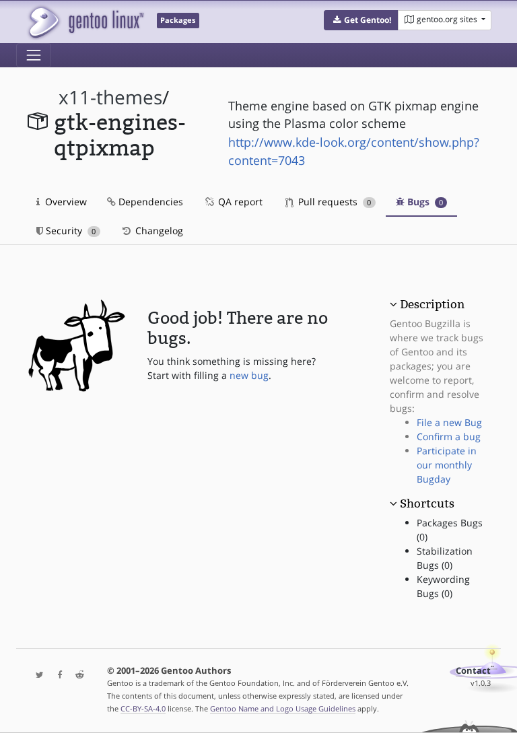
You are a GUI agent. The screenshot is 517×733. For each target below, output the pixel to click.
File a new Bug (449, 422)
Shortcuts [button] (427, 503)
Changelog (158, 230)
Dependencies (149, 201)
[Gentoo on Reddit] (76, 675)
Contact (473, 670)
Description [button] (432, 304)
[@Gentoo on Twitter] (36, 675)
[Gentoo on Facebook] (56, 675)
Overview (64, 201)
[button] (361, 20)
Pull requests (333, 201)
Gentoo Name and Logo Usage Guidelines (282, 708)
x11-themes (110, 97)
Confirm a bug (449, 436)
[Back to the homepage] (85, 22)
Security (69, 230)
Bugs (424, 201)
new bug (249, 375)
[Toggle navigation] (33, 55)
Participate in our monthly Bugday (447, 464)
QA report (239, 201)
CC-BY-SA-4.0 (143, 708)
